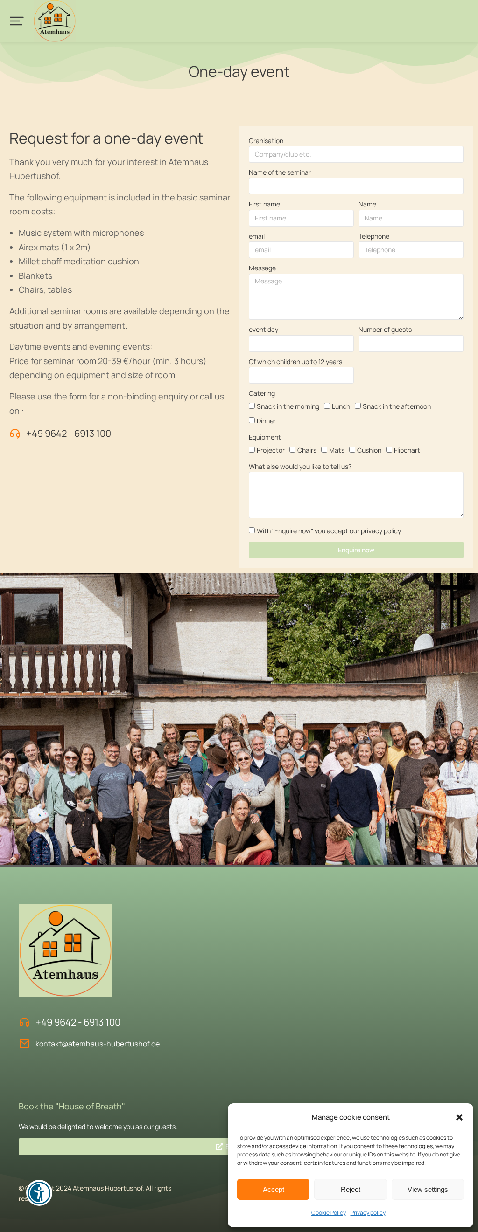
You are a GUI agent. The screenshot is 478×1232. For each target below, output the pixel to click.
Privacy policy (368, 1213)
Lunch (341, 406)
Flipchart (407, 450)
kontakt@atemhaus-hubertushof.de (97, 1044)
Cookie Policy (328, 1213)
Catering (262, 393)
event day (263, 329)
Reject (350, 1189)
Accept (273, 1189)
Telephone (373, 236)
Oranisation (266, 140)
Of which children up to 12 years (295, 361)
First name (264, 204)
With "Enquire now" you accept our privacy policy (329, 530)
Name (367, 204)
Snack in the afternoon (397, 406)
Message (262, 267)
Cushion (369, 450)
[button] (459, 1117)
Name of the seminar (280, 172)
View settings (428, 1189)
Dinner (266, 420)
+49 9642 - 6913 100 (68, 433)
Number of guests (385, 329)
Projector (271, 450)
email (257, 236)
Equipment (265, 437)
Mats (336, 450)
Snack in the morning (288, 406)
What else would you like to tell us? (300, 466)
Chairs (306, 450)
